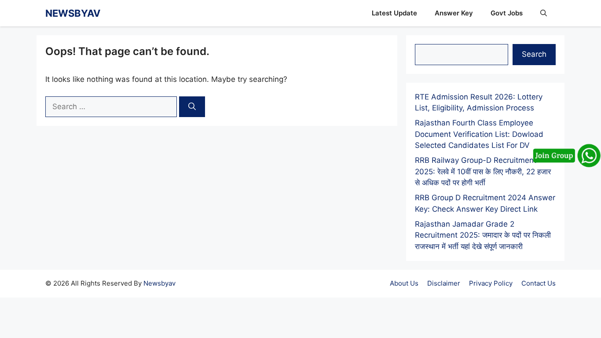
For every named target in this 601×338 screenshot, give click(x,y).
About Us (404, 283)
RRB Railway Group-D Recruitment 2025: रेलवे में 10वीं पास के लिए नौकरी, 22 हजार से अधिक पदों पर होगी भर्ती (483, 171)
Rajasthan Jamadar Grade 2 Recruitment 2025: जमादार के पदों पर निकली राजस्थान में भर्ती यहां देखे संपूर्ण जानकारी (483, 235)
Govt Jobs (507, 13)
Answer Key (454, 13)
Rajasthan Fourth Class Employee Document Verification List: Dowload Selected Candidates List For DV (479, 134)
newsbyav (72, 13)
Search (534, 54)
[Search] (192, 107)
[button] (543, 13)
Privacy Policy (491, 283)
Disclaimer (443, 283)
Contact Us (538, 283)
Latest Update (394, 13)
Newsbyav (159, 283)
